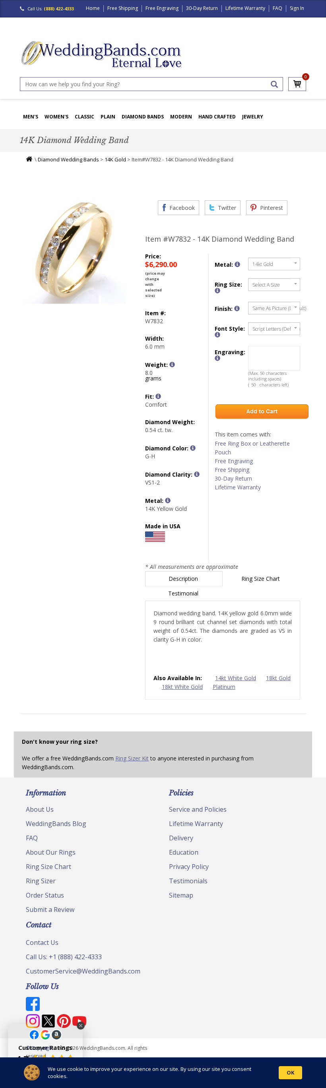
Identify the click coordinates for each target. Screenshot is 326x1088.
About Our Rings (51, 852)
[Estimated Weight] (172, 364)
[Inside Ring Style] (158, 396)
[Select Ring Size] (217, 290)
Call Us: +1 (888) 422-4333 (64, 956)
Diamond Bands (143, 116)
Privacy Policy (189, 866)
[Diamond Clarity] (197, 474)
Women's (56, 116)
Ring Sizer (41, 881)
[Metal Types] (168, 500)
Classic (84, 116)
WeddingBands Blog (56, 823)
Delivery (181, 838)
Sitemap (181, 895)
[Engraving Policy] (217, 334)
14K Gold (115, 159)
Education (183, 852)
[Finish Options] (237, 308)
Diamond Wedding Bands (68, 159)
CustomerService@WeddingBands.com (83, 971)
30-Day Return (202, 8)
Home (93, 8)
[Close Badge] (81, 1026)
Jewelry (252, 116)
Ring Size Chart (261, 578)
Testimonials (188, 881)
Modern (181, 116)
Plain (108, 116)
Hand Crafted (217, 116)
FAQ (277, 8)
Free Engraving (162, 8)
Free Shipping (122, 8)
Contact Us (42, 942)
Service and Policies (198, 809)
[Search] (274, 84)
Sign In (297, 8)
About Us (40, 809)
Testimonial (184, 593)
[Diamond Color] (193, 448)
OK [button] (290, 1072)
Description (184, 578)
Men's (30, 116)
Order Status (45, 895)
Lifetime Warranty (245, 8)
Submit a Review (50, 909)
